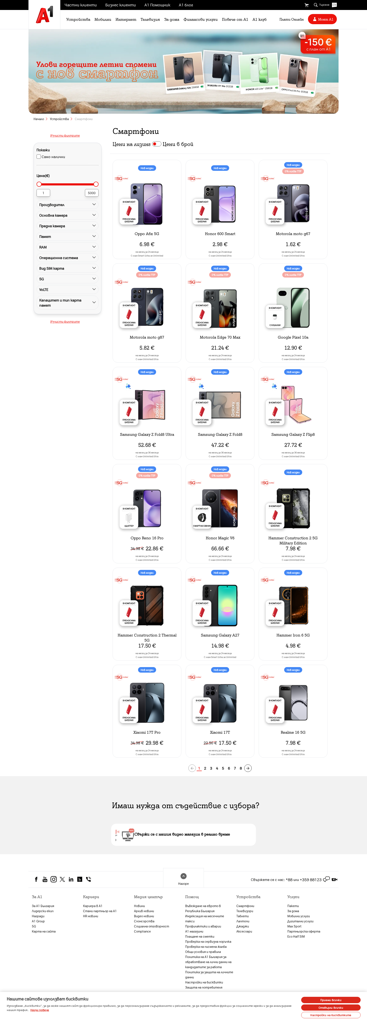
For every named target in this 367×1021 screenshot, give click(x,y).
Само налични (53, 156)
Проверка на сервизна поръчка (208, 941)
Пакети (293, 906)
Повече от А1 (235, 19)
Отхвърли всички (331, 1007)
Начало (39, 119)
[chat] (326, 879)
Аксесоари (244, 931)
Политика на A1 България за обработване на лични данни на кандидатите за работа (208, 962)
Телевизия (150, 19)
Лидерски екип (43, 911)
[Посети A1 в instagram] (53, 879)
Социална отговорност (151, 926)
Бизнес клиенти (120, 4)
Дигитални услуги (300, 921)
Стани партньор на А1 (100, 911)
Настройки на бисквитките (330, 1015)
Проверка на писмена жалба (206, 946)
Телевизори (244, 911)
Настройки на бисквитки (204, 982)
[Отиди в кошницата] (306, 5)
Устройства (78, 19)
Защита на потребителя (203, 987)
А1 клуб (260, 19)
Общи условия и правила (203, 952)
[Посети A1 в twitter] (62, 879)
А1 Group (38, 921)
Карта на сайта (44, 931)
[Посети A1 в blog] (79, 879)
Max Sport (294, 926)
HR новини (90, 916)
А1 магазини (194, 931)
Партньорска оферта (303, 931)
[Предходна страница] (192, 768)
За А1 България (43, 906)
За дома (171, 19)
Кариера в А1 (93, 906)
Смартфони (245, 906)
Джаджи (242, 926)
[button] (65, 204)
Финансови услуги (201, 19)
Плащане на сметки (199, 936)
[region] (183, 1006)
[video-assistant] (334, 879)
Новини (139, 906)
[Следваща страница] (248, 768)
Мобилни (103, 19)
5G (34, 926)
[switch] (156, 143)
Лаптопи (242, 921)
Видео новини (144, 916)
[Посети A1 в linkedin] (71, 879)
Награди (38, 916)
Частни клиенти (81, 4)
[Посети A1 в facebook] (36, 879)
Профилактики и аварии (203, 926)
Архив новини (144, 911)
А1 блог (186, 4)
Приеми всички (331, 1000)
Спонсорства (144, 921)
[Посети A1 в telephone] (88, 879)
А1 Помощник (157, 4)
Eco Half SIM (296, 936)
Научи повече (39, 1010)
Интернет (126, 19)
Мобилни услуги (298, 916)
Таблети (242, 916)
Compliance (142, 931)
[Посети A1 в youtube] (45, 879)
